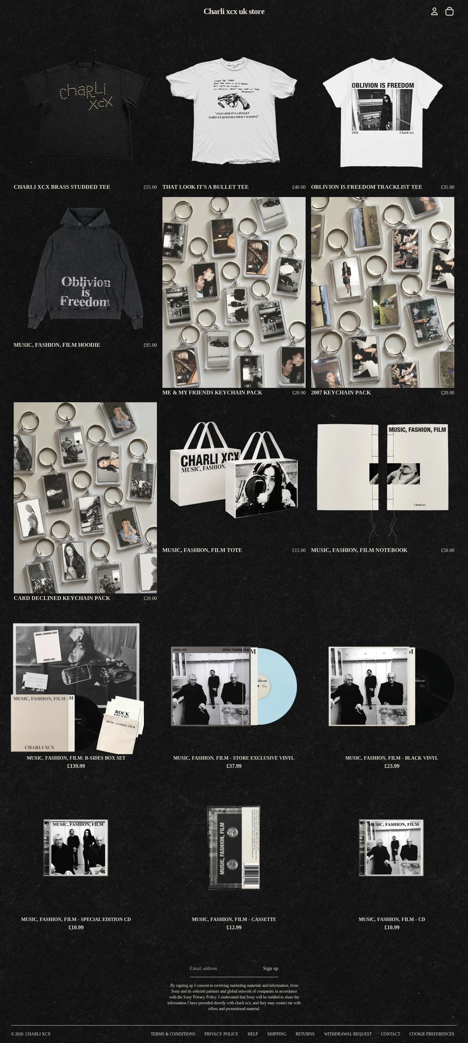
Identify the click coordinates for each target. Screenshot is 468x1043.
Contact (390, 1034)
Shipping (276, 1034)
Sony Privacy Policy (199, 997)
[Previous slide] (24, 268)
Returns (305, 1034)
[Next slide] (146, 268)
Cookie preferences (431, 1034)
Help (253, 1034)
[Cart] (449, 11)
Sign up (270, 968)
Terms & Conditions (173, 1034)
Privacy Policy (221, 1034)
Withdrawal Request (348, 1034)
